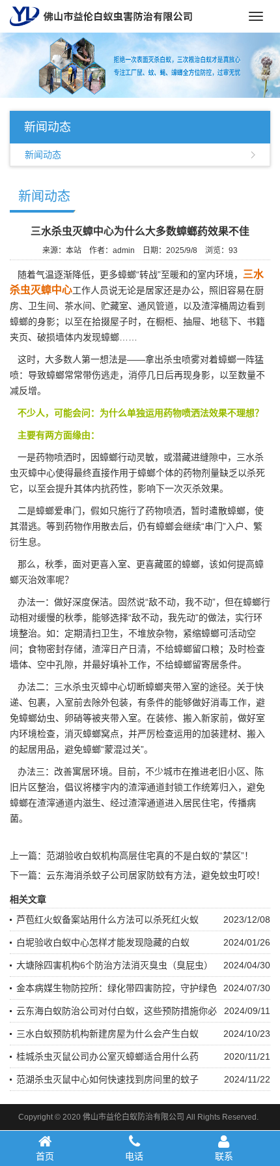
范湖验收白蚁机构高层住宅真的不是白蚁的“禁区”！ (149, 855)
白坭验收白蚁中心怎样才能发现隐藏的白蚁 (102, 942)
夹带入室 (119, 718)
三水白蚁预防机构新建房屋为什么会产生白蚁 (107, 1033)
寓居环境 (90, 771)
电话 (134, 1156)
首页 (45, 1156)
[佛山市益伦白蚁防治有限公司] (101, 15)
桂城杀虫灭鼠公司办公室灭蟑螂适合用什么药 (107, 1056)
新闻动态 (43, 154)
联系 (224, 1156)
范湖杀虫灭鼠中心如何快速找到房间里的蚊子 (107, 1079)
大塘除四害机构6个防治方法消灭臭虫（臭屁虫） (114, 965)
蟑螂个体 (155, 473)
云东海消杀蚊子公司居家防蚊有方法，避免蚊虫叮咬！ (155, 875)
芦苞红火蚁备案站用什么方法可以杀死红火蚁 (107, 919)
